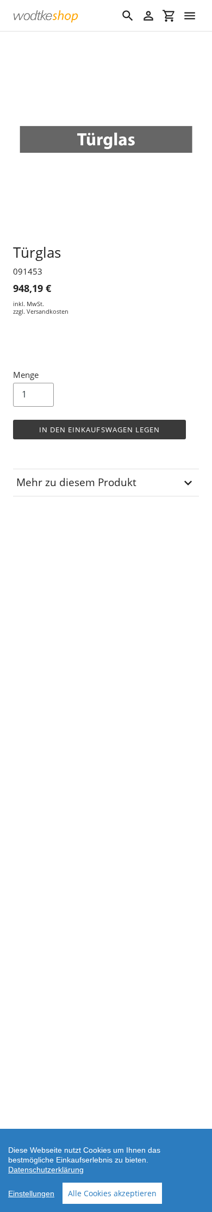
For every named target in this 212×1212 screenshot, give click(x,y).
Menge (26, 374)
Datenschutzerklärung (46, 1169)
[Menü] (189, 15)
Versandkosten (47, 311)
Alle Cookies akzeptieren (112, 1193)
